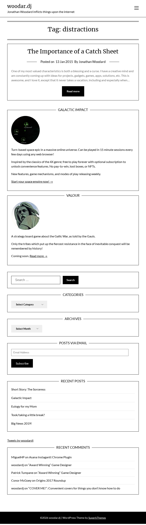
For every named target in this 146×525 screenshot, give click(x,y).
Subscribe (22, 363)
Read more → (38, 256)
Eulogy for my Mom (24, 406)
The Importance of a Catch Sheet (73, 51)
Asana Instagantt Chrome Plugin (50, 457)
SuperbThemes (97, 517)
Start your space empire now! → (32, 181)
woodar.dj (19, 6)
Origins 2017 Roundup (51, 480)
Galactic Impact (21, 398)
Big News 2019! (21, 423)
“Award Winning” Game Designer (50, 465)
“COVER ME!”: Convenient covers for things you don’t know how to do (74, 488)
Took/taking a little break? (28, 415)
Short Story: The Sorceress (28, 389)
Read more (73, 91)
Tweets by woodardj (20, 440)
